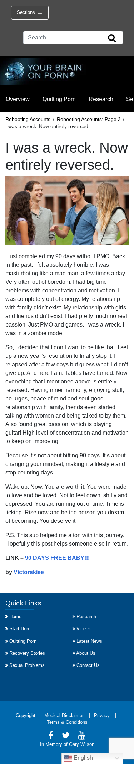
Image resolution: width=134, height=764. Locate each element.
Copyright (25, 715)
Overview (18, 99)
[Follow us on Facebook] (51, 736)
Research (101, 99)
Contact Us (88, 665)
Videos (83, 628)
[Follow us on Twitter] (65, 736)
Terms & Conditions (67, 722)
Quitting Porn (59, 99)
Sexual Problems (27, 665)
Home (15, 616)
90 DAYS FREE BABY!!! (57, 558)
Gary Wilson (81, 744)
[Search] (111, 38)
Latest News (89, 641)
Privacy (102, 715)
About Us (85, 653)
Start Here (19, 628)
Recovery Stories (27, 653)
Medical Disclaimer (64, 715)
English (82, 758)
